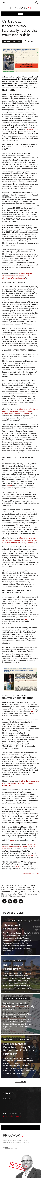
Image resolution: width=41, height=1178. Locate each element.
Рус (4, 2)
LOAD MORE (20, 1081)
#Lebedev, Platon (15, 894)
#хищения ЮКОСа (23, 892)
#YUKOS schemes (17, 887)
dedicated (30, 129)
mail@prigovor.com (12, 1116)
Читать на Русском (31, 873)
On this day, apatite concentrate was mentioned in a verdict (19, 847)
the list (19, 866)
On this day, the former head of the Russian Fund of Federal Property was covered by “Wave (20, 411)
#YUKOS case (21, 885)
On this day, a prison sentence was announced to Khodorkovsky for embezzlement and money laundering (19, 540)
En (7, 2)
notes (12, 840)
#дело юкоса (7, 885)
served (28, 619)
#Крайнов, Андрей (17, 896)
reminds (31, 855)
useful (9, 486)
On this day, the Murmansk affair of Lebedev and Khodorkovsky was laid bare (17, 276)
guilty (33, 711)
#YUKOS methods (17, 890)
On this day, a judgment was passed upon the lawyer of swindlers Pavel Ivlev (20, 783)
